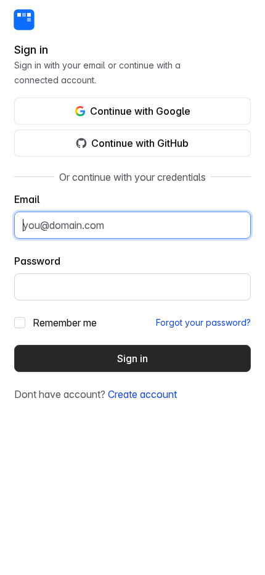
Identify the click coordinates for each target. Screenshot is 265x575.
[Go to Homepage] (24, 20)
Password (37, 261)
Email (26, 199)
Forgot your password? (203, 322)
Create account (142, 394)
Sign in (132, 358)
